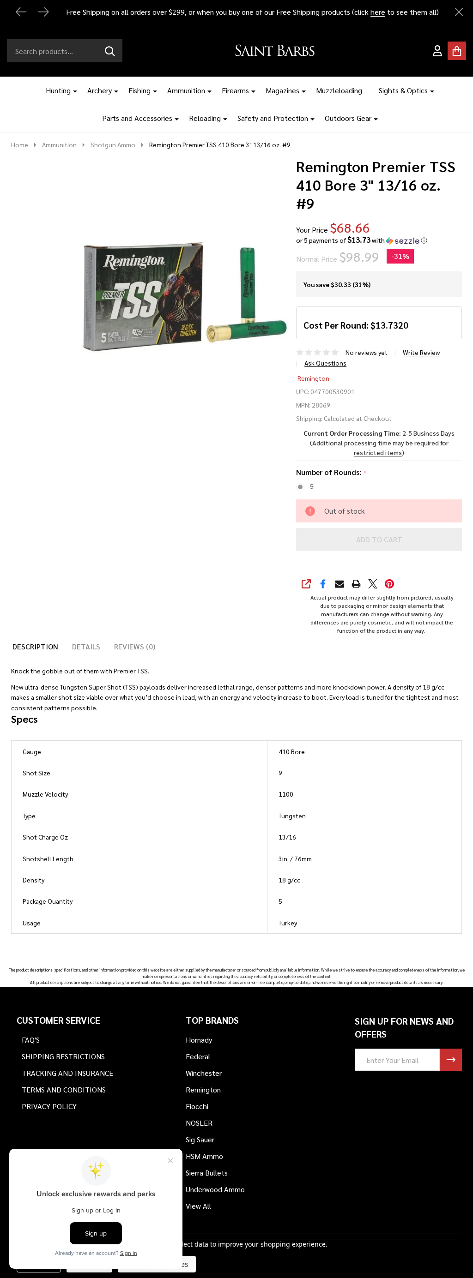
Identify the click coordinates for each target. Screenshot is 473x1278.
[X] (372, 583)
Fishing (139, 90)
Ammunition (186, 90)
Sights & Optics (403, 90)
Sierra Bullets (207, 1172)
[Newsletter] (451, 1060)
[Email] (339, 583)
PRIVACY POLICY (49, 1106)
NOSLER (199, 1123)
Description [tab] (35, 646)
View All (198, 1206)
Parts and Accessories (137, 118)
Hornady (199, 1039)
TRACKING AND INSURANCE (67, 1073)
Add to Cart (379, 539)
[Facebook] (322, 583)
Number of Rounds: (331, 472)
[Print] (356, 583)
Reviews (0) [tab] (134, 646)
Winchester (204, 1073)
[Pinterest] (389, 583)
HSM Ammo (204, 1156)
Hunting (58, 90)
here (377, 12)
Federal (198, 1056)
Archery (99, 90)
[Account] (437, 50)
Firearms (235, 90)
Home (19, 144)
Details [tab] (86, 646)
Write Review (421, 352)
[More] (71, 90)
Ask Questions (325, 363)
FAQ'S (31, 1039)
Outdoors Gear (348, 118)
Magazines (282, 90)
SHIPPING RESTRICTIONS (63, 1056)
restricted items (378, 452)
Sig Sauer (200, 1139)
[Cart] (457, 51)
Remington (313, 378)
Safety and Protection (272, 118)
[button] (361, 240)
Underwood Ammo (215, 1189)
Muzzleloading (339, 90)
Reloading (205, 118)
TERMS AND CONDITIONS (64, 1089)
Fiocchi (197, 1106)
